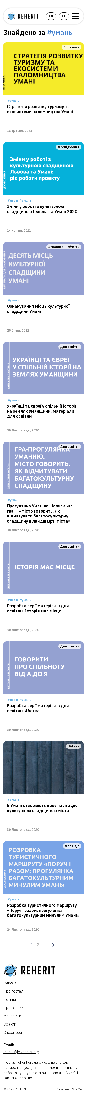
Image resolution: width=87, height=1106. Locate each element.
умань (14, 101)
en (51, 16)
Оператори (12, 1032)
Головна (10, 983)
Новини (9, 999)
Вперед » (51, 945)
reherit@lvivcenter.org (21, 1051)
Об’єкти (9, 1024)
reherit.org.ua (27, 1062)
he (64, 16)
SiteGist (78, 1089)
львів (14, 200)
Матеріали (12, 1015)
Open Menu (75, 16)
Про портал (13, 991)
